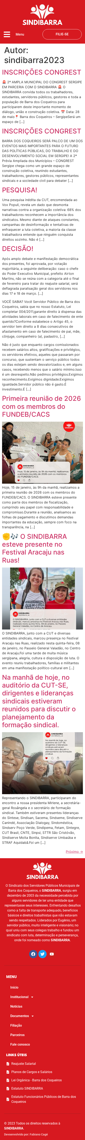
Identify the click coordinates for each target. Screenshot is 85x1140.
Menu (20, 34)
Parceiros (17, 1035)
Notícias (16, 1006)
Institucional (19, 997)
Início (14, 987)
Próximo (74, 852)
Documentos (19, 1016)
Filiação (16, 1025)
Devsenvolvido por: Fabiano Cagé (26, 1134)
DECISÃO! (17, 249)
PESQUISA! (19, 190)
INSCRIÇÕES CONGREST (41, 72)
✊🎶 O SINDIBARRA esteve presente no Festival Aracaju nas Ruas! (34, 548)
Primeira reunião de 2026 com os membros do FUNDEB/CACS (41, 406)
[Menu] (7, 34)
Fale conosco (20, 1044)
